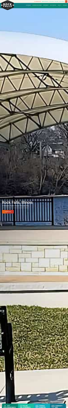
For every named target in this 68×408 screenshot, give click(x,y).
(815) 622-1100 (38, 1)
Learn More (8, 211)
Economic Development (37, 5)
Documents (65, 5)
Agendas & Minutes (45, 1)
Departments (45, 5)
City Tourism (51, 1)
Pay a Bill (56, 1)
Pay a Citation (61, 1)
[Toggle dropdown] (28, 6)
